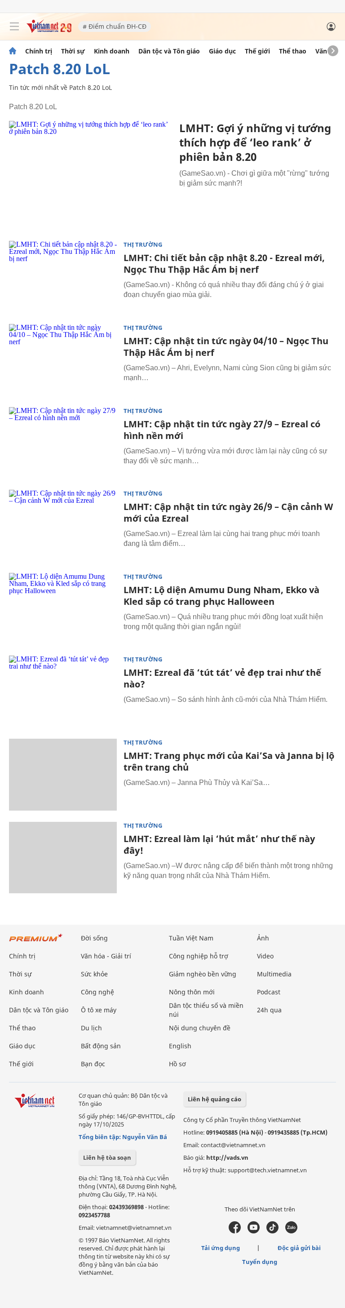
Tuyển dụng (259, 1262)
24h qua (269, 1010)
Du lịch (91, 1028)
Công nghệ (97, 992)
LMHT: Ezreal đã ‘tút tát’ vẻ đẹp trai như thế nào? (222, 678)
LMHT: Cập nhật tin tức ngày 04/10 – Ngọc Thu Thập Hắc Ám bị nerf (226, 347)
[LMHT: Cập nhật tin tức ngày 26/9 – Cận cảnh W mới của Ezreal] (63, 526)
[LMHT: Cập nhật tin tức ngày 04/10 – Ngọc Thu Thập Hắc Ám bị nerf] (63, 360)
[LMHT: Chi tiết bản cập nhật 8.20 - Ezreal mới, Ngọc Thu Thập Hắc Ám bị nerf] (63, 277)
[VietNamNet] (12, 51)
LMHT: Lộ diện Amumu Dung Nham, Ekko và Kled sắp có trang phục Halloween (221, 595)
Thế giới (257, 51)
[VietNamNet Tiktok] (272, 1231)
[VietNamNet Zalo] (291, 1231)
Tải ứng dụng (220, 1248)
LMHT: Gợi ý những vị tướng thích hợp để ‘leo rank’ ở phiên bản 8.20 (255, 142)
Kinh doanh (111, 51)
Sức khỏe (94, 974)
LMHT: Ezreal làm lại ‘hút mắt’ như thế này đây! (219, 844)
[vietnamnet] (49, 30)
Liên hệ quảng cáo (214, 1099)
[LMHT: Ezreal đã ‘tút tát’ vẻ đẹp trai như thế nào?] (63, 691)
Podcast (268, 992)
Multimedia (274, 974)
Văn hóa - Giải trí (106, 956)
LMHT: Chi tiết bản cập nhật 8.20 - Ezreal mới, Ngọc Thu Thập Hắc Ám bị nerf (224, 263)
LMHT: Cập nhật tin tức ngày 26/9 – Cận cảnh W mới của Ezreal (228, 512)
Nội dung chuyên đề (199, 1028)
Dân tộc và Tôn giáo (169, 51)
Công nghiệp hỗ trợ (198, 956)
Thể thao (292, 51)
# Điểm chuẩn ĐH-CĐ (114, 26)
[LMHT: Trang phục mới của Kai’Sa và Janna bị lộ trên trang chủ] (63, 775)
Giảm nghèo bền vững (202, 974)
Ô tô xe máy (98, 1010)
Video (265, 956)
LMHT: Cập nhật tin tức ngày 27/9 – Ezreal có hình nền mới (222, 430)
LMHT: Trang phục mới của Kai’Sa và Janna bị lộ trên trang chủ (229, 761)
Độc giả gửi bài (299, 1248)
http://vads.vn (227, 1157)
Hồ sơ (177, 1064)
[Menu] (14, 26)
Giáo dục (222, 51)
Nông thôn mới (192, 992)
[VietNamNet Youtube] (254, 1231)
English (180, 1046)
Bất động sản (101, 1046)
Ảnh (263, 938)
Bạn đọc (93, 1064)
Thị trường (143, 245)
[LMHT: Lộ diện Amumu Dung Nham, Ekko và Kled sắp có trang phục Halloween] (63, 609)
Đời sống (94, 938)
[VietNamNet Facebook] (235, 1231)
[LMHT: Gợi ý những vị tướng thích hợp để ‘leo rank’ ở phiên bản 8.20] (90, 175)
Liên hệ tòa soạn (107, 1157)
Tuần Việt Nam (191, 938)
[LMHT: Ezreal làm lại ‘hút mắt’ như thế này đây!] (63, 858)
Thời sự (73, 51)
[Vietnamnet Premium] (36, 942)
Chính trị (38, 51)
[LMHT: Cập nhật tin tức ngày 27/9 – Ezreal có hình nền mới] (63, 443)
